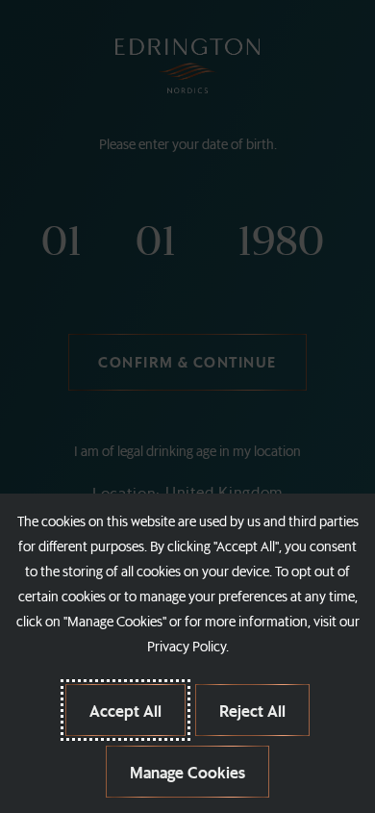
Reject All (252, 710)
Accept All (125, 710)
